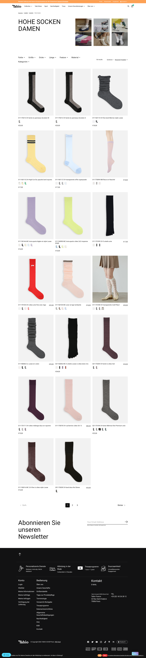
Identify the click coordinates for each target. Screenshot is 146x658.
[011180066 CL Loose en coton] (36, 338)
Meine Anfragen (24, 598)
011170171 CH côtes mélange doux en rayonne (34, 426)
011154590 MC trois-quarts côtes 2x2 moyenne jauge (71, 242)
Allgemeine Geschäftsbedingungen (45, 613)
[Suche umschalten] (128, 6)
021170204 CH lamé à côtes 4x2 (103, 364)
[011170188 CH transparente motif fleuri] (110, 279)
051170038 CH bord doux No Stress (67, 487)
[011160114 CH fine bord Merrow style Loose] (110, 92)
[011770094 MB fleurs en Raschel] (110, 153)
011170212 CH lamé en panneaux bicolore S (70, 118)
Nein (105, 655)
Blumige (119, 25)
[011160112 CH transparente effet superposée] (73, 153)
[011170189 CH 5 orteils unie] (110, 215)
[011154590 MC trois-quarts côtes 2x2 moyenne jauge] (73, 215)
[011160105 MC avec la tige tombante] (73, 279)
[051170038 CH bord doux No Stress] (73, 461)
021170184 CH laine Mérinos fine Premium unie (108, 426)
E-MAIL (94, 584)
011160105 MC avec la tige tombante (68, 305)
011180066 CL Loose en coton (28, 364)
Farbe (20, 57)
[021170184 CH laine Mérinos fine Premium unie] (110, 399)
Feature (63, 57)
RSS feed (58, 642)
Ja (99, 655)
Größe (31, 57)
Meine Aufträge (24, 595)
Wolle (101, 39)
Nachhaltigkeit (54, 6)
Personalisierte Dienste (36, 566)
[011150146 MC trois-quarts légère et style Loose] (36, 215)
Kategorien (22, 61)
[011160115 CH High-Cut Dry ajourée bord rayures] (36, 153)
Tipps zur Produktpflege (45, 595)
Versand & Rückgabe (44, 602)
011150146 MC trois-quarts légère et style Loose (34, 241)
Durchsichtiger (101, 25)
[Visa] (119, 649)
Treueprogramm (92, 566)
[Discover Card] (94, 649)
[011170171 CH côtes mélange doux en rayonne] (36, 399)
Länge (51, 57)
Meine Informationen (26, 591)
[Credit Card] (125, 649)
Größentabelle (41, 591)
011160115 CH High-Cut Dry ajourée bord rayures (35, 180)
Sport (46, 6)
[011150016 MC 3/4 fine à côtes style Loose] (36, 461)
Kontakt (39, 629)
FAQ (38, 622)
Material (74, 57)
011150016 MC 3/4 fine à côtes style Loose (33, 487)
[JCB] (99, 649)
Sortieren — (110, 60)
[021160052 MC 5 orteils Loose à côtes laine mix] (73, 338)
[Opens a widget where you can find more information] (6, 655)
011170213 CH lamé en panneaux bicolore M (33, 118)
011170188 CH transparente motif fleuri (106, 305)
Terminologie (41, 598)
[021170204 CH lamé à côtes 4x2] (110, 338)
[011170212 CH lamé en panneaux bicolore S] (73, 92)
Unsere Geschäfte (43, 588)
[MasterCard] (113, 649)
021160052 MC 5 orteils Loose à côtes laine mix (71, 364)
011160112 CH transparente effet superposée (71, 180)
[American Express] (88, 649)
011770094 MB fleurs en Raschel (103, 180)
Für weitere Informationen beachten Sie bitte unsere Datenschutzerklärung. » (126, 655)
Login (20, 584)
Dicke (41, 57)
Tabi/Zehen (38, 6)
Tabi (120, 39)
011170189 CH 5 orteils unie (102, 241)
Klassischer (83, 25)
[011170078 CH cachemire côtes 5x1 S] (73, 399)
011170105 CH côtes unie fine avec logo (32, 305)
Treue (63, 6)
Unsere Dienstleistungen (75, 6)
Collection (27, 6)
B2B (38, 625)
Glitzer (83, 39)
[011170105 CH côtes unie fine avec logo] (36, 279)
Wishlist (21, 588)
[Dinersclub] (105, 649)
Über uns (90, 6)
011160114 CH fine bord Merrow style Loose (107, 118)
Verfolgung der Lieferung (23, 603)
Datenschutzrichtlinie (44, 609)
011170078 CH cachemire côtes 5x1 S (68, 426)
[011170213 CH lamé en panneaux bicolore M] (36, 92)
